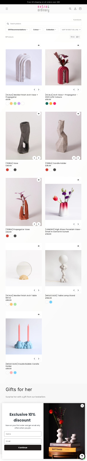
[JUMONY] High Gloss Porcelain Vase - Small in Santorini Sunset (63, 230)
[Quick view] (39, 45)
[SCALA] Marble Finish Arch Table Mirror (21, 296)
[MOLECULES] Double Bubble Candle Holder (22, 365)
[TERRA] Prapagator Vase (18, 229)
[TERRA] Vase (12, 163)
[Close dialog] (82, 406)
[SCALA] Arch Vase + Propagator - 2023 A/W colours (61, 96)
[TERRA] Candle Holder (55, 163)
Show (73, 37)
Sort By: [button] (70, 30)
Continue (22, 447)
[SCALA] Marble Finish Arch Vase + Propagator (22, 96)
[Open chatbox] (82, 456)
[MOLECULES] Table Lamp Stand (60, 295)
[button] (6, 8)
